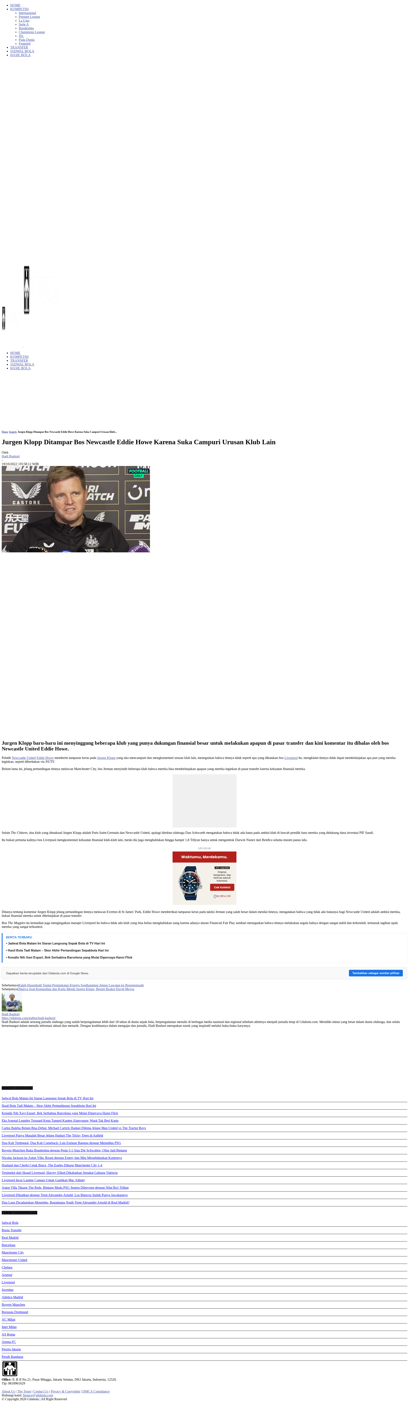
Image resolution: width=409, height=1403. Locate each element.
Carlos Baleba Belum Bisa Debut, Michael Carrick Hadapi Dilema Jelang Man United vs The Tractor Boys (74, 1128)
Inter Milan (9, 1327)
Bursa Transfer (12, 1230)
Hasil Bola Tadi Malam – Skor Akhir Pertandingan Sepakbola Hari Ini (49, 1105)
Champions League (32, 32)
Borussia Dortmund (15, 1312)
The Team (24, 1391)
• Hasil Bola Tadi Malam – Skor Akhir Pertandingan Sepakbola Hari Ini (57, 950)
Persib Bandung (12, 1357)
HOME (15, 5)
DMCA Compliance (96, 1391)
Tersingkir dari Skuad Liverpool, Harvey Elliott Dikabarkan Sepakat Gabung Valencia (60, 1172)
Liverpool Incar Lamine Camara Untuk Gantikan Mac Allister (43, 1180)
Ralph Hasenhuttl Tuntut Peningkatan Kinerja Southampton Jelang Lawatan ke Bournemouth (81, 985)
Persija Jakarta (11, 1349)
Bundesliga (26, 28)
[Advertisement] (204, 383)
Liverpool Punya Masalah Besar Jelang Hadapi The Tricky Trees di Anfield (52, 1135)
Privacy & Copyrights (65, 1391)
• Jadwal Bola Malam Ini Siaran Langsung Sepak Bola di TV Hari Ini (55, 943)
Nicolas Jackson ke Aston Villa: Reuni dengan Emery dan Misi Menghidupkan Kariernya (62, 1158)
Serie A (24, 24)
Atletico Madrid (12, 1297)
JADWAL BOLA (22, 51)
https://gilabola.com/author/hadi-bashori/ (29, 1018)
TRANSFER (19, 47)
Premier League (29, 17)
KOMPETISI (19, 9)
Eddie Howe (45, 758)
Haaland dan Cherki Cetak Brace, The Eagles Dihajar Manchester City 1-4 (52, 1165)
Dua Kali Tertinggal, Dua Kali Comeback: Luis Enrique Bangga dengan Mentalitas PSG (61, 1143)
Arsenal (7, 1275)
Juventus (7, 1290)
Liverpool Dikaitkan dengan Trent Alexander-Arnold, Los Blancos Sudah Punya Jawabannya (65, 1195)
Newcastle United (24, 758)
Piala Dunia (27, 39)
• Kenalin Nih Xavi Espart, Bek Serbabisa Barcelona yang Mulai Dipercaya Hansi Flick (69, 957)
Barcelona (8, 1245)
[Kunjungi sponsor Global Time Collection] (204, 878)
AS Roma (8, 1334)
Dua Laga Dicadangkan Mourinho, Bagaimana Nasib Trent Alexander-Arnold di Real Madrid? (66, 1202)
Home (5, 431)
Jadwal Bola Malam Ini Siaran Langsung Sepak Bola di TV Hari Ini (47, 1098)
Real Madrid (10, 1237)
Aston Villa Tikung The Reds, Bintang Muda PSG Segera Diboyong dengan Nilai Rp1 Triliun (65, 1187)
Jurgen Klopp (106, 758)
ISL (21, 36)
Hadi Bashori (11, 456)
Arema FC (9, 1342)
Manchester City (13, 1252)
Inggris (13, 431)
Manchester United (14, 1260)
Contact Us (40, 1391)
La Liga (24, 20)
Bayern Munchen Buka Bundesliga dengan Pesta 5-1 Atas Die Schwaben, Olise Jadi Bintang (64, 1150)
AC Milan (8, 1319)
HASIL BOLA (20, 55)
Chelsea (7, 1267)
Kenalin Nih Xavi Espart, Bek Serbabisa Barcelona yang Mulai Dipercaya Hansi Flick (60, 1113)
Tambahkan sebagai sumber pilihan (375, 973)
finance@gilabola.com (38, 1395)
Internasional (27, 13)
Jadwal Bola (10, 1222)
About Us (8, 1391)
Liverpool (291, 758)
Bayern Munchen (13, 1304)
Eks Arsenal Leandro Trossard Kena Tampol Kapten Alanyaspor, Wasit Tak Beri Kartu (60, 1120)
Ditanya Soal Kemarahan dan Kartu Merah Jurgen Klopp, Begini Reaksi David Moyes (75, 989)
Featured (24, 43)
